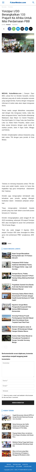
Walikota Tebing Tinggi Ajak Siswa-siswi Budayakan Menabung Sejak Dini (23, 444)
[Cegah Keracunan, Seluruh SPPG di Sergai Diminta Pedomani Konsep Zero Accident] (6, 417)
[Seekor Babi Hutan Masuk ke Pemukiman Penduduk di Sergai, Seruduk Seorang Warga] (6, 338)
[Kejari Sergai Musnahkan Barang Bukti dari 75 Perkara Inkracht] (6, 256)
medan (9, 243)
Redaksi (8, 24)
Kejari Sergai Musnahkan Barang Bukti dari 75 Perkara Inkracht (22, 256)
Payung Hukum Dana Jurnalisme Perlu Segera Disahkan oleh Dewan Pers (23, 435)
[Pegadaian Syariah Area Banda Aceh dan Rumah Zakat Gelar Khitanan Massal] (6, 287)
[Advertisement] (18, 73)
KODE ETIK (25, 464)
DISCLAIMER (19, 466)
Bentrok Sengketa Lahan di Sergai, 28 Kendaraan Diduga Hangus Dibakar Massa (22, 329)
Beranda (4, 7)
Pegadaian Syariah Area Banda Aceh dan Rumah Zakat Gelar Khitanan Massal (23, 287)
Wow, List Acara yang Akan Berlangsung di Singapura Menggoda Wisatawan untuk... (22, 453)
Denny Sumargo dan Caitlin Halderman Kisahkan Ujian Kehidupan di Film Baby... (21, 426)
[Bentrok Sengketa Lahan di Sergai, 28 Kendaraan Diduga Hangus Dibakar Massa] (6, 329)
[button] (33, 2)
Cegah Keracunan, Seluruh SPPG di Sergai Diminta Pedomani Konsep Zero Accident (23, 417)
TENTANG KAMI (17, 464)
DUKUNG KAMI (27, 466)
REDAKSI (9, 464)
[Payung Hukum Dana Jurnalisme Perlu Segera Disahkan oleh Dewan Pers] (6, 435)
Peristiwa (10, 7)
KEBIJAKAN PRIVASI (9, 466)
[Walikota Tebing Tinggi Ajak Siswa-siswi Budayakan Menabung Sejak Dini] (6, 444)
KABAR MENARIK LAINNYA (11, 249)
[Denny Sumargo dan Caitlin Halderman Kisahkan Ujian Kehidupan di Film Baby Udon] (6, 426)
